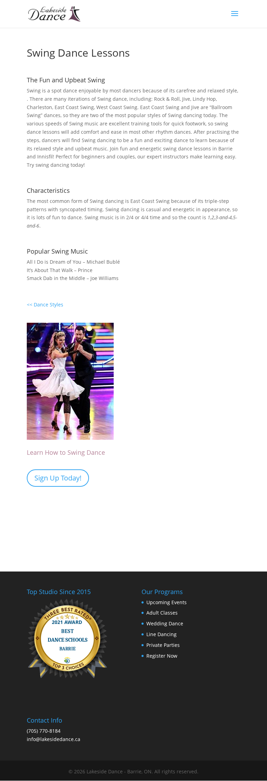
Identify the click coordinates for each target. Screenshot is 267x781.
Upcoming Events (166, 602)
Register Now (161, 655)
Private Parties (163, 645)
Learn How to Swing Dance (66, 452)
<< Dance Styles (45, 304)
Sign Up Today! (57, 478)
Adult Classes (162, 612)
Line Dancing (161, 634)
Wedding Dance (164, 623)
